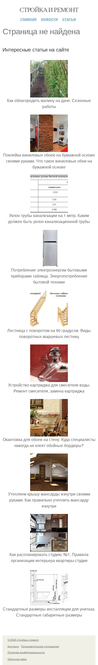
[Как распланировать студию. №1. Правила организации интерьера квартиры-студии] (49, 548)
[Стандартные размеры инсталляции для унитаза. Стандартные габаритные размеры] (49, 603)
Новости (49, 19)
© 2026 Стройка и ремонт (23, 640)
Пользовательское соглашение (40, 646)
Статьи (69, 19)
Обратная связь (17, 659)
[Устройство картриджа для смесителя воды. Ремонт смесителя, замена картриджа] (49, 379)
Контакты (13, 646)
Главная (28, 19)
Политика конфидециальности (26, 652)
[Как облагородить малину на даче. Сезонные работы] (49, 94)
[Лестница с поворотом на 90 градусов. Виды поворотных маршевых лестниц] (49, 324)
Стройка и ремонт (49, 9)
